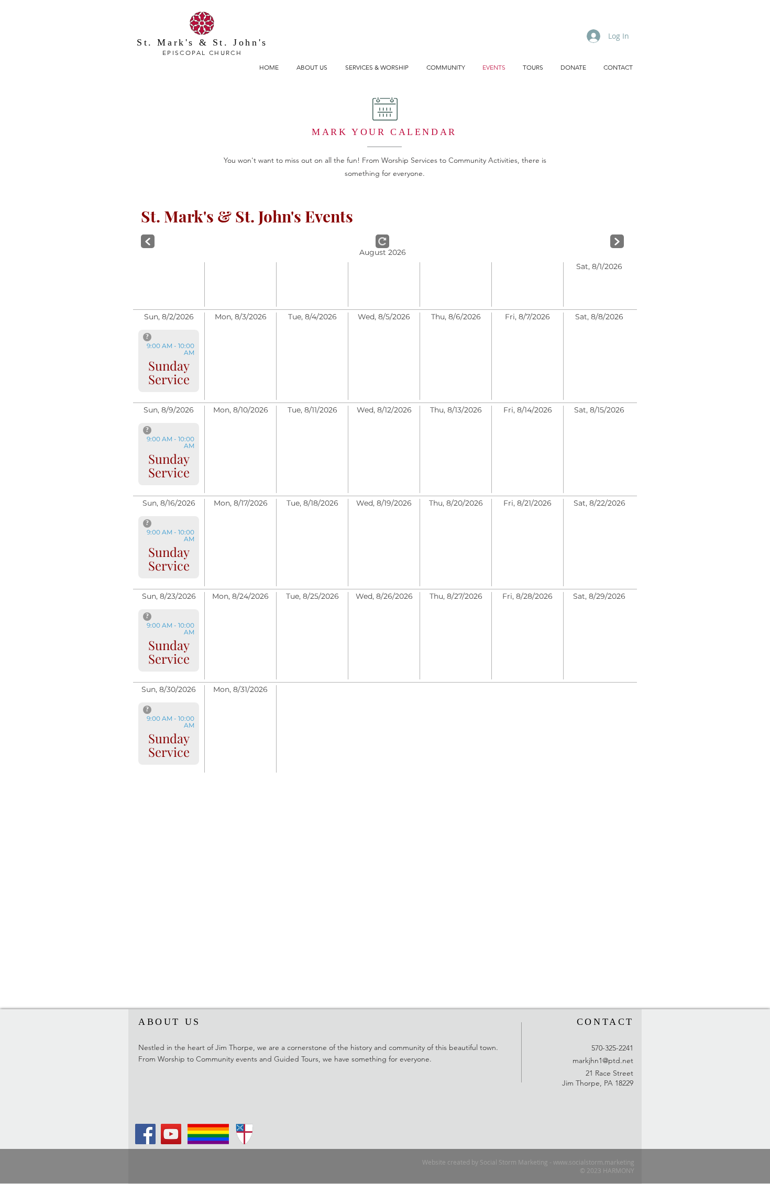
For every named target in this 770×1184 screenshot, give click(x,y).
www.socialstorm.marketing (593, 1162)
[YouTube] (171, 1134)
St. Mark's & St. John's (202, 42)
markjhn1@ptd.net (603, 1060)
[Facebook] (145, 1134)
